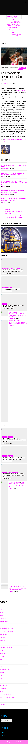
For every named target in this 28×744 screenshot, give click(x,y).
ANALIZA (10, 320)
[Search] (24, 17)
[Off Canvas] (3, 17)
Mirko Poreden (13, 318)
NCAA (12, 31)
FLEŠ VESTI (12, 16)
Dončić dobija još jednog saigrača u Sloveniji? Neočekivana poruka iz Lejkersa (13, 191)
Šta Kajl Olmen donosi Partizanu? (11, 289)
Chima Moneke (8, 139)
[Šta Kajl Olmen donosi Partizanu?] (14, 284)
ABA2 (1, 612)
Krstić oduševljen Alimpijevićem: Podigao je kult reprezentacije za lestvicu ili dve (13, 199)
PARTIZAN (9, 26)
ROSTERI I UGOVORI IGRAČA (16, 35)
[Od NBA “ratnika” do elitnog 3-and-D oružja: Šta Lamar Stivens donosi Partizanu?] (4, 370)
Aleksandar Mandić (6, 168)
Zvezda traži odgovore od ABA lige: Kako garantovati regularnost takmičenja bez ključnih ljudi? (14, 183)
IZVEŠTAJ (12, 24)
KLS (1, 659)
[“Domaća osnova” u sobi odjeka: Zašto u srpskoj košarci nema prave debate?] (14, 266)
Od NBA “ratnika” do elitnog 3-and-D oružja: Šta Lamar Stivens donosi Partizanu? (18, 323)
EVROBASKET (3, 634)
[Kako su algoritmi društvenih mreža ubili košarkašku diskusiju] (14, 302)
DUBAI (19, 26)
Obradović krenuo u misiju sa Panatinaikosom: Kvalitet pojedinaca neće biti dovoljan (13, 174)
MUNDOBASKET (4, 669)
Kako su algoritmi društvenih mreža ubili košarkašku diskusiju (13, 306)
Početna (3, 735)
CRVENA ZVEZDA (14, 26)
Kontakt (3, 732)
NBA (10, 29)
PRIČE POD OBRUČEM (6, 694)
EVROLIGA (14, 18)
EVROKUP (9, 27)
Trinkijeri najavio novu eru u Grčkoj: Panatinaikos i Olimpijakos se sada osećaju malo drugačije (17, 588)
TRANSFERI (14, 32)
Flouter (4, 176)
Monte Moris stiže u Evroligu (14, 216)
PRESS (15, 16)
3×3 (1, 606)
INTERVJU (17, 27)
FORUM (8, 16)
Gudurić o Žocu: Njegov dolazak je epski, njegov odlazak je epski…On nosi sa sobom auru (13, 475)
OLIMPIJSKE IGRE (4, 682)
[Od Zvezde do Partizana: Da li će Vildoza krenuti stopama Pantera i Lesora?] (4, 313)
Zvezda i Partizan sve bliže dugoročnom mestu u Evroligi (13, 166)
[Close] (26, 2)
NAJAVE (8, 24)
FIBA (20, 27)
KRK (1, 666)
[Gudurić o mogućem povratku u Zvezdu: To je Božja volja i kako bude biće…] (4, 532)
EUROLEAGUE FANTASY (16, 22)
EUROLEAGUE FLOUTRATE (16, 20)
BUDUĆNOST (3, 618)
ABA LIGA (16, 24)
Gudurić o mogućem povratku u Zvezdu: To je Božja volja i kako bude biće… (17, 485)
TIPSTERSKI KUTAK (5, 701)
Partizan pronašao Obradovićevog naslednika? (14, 211)
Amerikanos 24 (20, 90)
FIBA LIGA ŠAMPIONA (6, 647)
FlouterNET (16, 139)
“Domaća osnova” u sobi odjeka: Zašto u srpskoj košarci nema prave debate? (13, 270)
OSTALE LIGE (3, 685)
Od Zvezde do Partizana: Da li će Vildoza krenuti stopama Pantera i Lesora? (17, 315)
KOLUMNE (13, 27)
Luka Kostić (5, 83)
